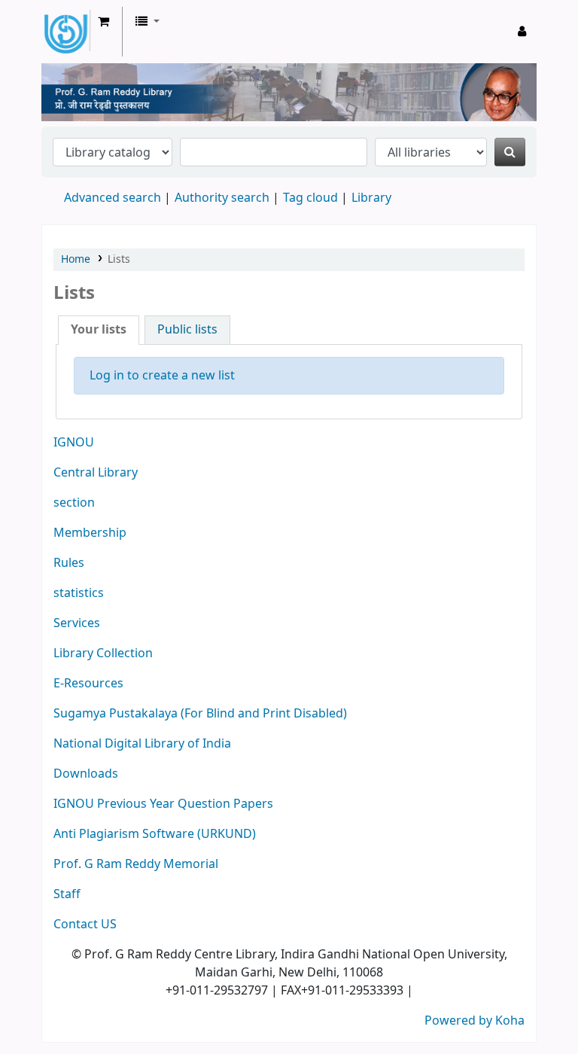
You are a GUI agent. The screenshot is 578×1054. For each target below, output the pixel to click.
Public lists (187, 330)
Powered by (459, 1021)
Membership (89, 533)
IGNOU (73, 443)
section (74, 503)
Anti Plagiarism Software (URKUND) (154, 834)
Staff (67, 894)
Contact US (85, 924)
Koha (510, 1021)
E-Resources (88, 684)
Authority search (222, 198)
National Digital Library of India (142, 744)
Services (76, 623)
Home (75, 259)
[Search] (509, 152)
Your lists (98, 330)
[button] (103, 22)
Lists (119, 259)
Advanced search (112, 198)
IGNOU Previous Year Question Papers (163, 804)
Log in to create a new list (162, 376)
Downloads (85, 774)
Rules (68, 563)
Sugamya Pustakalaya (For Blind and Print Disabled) (200, 714)
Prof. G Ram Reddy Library (90, 32)
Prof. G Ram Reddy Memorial (135, 864)
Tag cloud (310, 198)
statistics (78, 593)
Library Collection (103, 653)
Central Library (95, 473)
